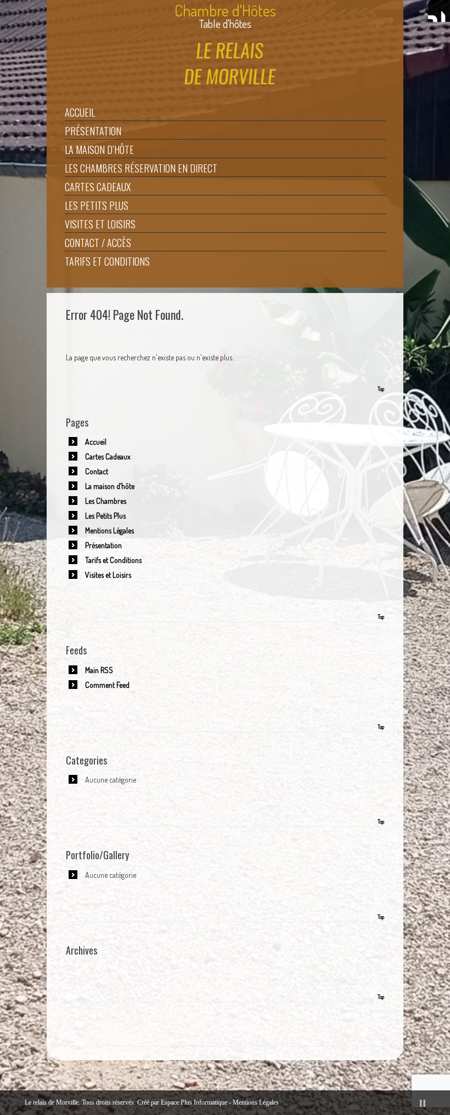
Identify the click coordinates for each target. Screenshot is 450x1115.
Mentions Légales (109, 530)
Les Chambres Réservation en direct (141, 168)
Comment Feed (107, 684)
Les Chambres (105, 500)
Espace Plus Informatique (194, 1102)
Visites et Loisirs (100, 224)
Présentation (93, 131)
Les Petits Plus (96, 205)
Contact (96, 471)
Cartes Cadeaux (98, 187)
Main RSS (99, 670)
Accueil (80, 112)
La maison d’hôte (99, 149)
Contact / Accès (98, 242)
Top (381, 389)
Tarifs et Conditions (107, 261)
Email (439, 11)
